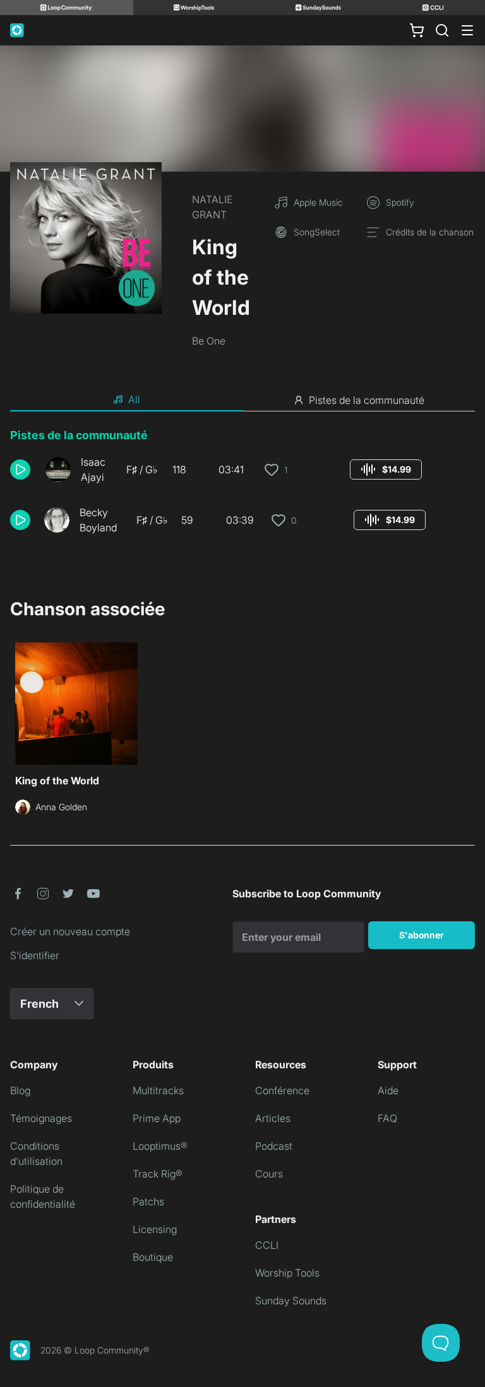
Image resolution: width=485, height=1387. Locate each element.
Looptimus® (160, 1146)
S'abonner (421, 935)
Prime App (157, 1118)
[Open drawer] (467, 30)
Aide (388, 1090)
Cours (269, 1173)
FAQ (387, 1118)
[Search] (442, 30)
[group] (386, 469)
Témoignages (41, 1118)
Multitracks (158, 1090)
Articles (272, 1118)
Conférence (282, 1090)
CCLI (266, 1245)
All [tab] (134, 399)
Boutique (153, 1257)
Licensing (155, 1229)
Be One (208, 340)
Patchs (148, 1201)
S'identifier (34, 955)
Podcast (273, 1146)
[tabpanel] (242, 486)
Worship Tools (287, 1272)
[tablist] (242, 400)
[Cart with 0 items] (416, 30)
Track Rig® (158, 1173)
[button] (22, 469)
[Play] (20, 469)
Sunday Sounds (290, 1300)
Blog (20, 1090)
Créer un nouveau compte (70, 931)
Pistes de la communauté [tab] (366, 400)
